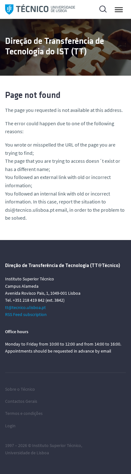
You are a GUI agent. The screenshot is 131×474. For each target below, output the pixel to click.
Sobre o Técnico (20, 389)
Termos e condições (24, 413)
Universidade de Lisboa (27, 453)
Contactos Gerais (21, 401)
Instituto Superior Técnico (56, 445)
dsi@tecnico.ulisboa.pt (29, 210)
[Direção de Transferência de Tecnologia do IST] (40, 9)
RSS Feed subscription (26, 314)
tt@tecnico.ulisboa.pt (25, 307)
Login (10, 426)
